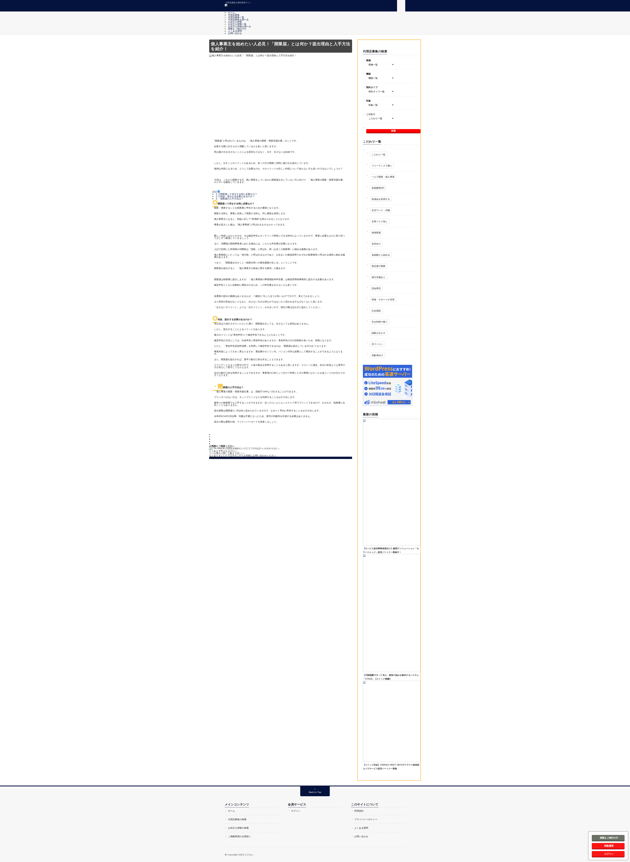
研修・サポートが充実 (383, 299)
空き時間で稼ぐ (380, 321)
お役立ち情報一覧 (237, 24)
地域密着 (376, 232)
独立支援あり (378, 277)
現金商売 (376, 288)
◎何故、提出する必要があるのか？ (235, 196)
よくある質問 (235, 31)
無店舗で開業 (378, 266)
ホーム (232, 12)
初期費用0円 (378, 188)
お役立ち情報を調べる (239, 26)
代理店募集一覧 (236, 17)
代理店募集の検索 (237, 819)
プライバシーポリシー (365, 819)
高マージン (377, 344)
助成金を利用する (381, 199)
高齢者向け (377, 355)
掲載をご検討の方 (237, 28)
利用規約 (359, 810)
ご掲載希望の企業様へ (239, 836)
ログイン (295, 810)
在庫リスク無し (380, 221)
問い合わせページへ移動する (224, 457)
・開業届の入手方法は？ (229, 198)
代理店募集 (234, 14)
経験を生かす (378, 333)
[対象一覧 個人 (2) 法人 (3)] (393, 104)
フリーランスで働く (382, 165)
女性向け (376, 243)
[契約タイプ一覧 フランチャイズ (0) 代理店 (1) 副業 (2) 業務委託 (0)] (393, 91)
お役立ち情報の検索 (238, 827)
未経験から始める (381, 254)
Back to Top (315, 792)
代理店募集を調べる (238, 19)
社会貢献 (376, 310)
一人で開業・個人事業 (383, 176)
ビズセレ (249, 854)
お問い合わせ (235, 33)
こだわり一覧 (378, 154)
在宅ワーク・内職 (381, 210)
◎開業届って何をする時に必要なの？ (236, 194)
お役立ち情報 (235, 21)
